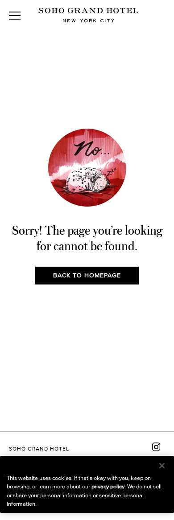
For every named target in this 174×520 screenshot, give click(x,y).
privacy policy (107, 486)
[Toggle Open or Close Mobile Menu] (15, 15)
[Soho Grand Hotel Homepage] (88, 15)
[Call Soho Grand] (160, 15)
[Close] (162, 465)
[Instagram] (156, 447)
